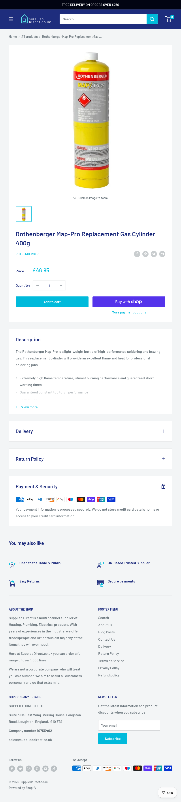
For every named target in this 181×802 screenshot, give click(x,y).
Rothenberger (27, 254)
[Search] (152, 19)
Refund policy (109, 675)
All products (29, 36)
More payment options (129, 312)
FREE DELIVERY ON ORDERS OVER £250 (90, 5)
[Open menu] (11, 19)
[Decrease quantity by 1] (37, 285)
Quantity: (23, 285)
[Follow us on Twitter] (20, 769)
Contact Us (106, 639)
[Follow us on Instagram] (29, 769)
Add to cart (52, 302)
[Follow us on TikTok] (54, 769)
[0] (168, 19)
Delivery (104, 646)
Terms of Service (111, 661)
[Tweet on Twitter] (154, 253)
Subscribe (113, 738)
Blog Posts (106, 632)
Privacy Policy (108, 668)
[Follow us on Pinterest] (37, 769)
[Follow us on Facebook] (12, 769)
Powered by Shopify (22, 788)
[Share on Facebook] (137, 253)
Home (13, 36)
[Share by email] (162, 253)
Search (103, 617)
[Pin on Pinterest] (145, 253)
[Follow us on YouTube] (45, 769)
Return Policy (108, 653)
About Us (105, 625)
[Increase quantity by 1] (61, 285)
